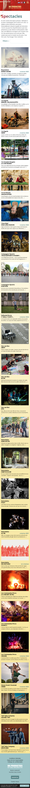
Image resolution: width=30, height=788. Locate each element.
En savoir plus (14, 786)
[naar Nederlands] (19, 2)
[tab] (6, 41)
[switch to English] (22, 2)
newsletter (15, 777)
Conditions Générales (15, 758)
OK (24, 785)
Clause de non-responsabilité (15, 760)
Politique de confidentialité (15, 762)
